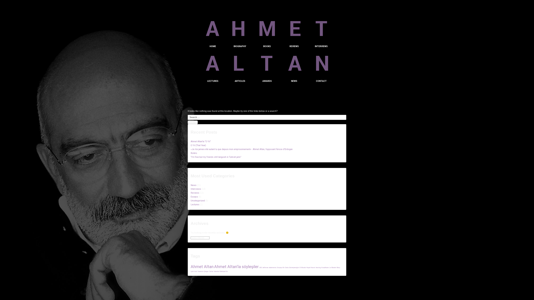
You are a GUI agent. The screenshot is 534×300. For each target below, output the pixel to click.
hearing (318, 267)
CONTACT (321, 81)
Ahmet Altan (202, 266)
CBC (260, 267)
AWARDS (267, 81)
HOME (213, 46)
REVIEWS (294, 46)
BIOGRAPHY (240, 46)
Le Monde (332, 267)
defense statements (269, 267)
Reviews (195, 193)
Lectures (195, 204)
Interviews (196, 189)
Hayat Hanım (310, 267)
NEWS (294, 81)
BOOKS (267, 46)
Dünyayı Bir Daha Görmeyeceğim (288, 267)
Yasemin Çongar (203, 271)
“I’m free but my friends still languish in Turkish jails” (216, 157)
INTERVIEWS (321, 46)
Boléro (194, 153)
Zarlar (211, 271)
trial (195, 271)
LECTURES (212, 81)
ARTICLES (240, 81)
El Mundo (303, 267)
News (193, 185)
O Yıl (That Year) (198, 145)
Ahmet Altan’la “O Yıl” (201, 141)
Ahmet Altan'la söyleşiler (236, 266)
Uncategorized (198, 200)
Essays (194, 196)
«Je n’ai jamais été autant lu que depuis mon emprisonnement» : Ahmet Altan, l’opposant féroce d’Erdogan (242, 149)
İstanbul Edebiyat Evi (221, 271)
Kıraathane (325, 267)
